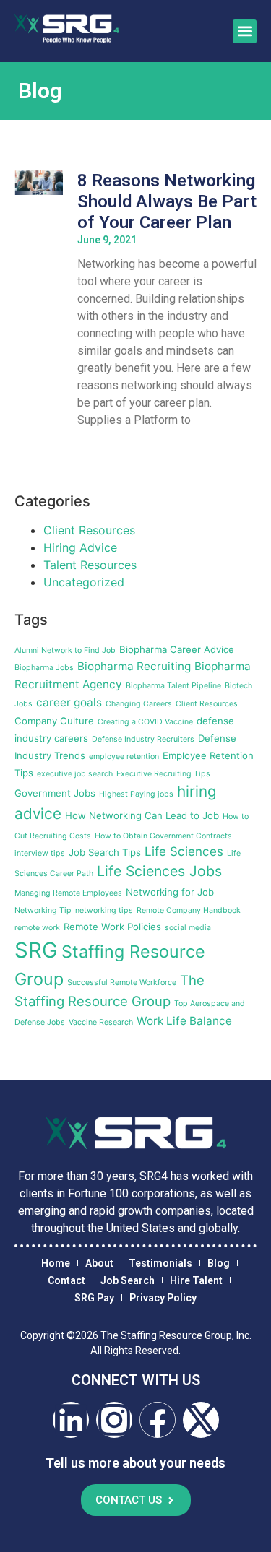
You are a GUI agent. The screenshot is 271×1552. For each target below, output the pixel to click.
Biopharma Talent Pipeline (173, 685)
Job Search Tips (105, 852)
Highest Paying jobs (136, 794)
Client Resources (89, 530)
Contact (66, 1280)
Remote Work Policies (112, 926)
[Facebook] (157, 1420)
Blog (218, 1263)
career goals (69, 702)
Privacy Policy (163, 1298)
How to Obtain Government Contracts (163, 836)
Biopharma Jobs (44, 667)
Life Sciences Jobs (159, 871)
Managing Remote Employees (68, 893)
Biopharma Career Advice (176, 649)
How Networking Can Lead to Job (142, 815)
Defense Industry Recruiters (143, 739)
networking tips (104, 910)
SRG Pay (94, 1298)
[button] (245, 31)
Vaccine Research (101, 1022)
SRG (36, 950)
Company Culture (54, 721)
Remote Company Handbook (189, 910)
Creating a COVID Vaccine (145, 722)
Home (55, 1263)
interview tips (39, 853)
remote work (37, 927)
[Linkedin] (71, 1420)
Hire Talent (196, 1280)
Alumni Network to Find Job (65, 650)
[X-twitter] (201, 1420)
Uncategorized (83, 582)
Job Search (127, 1280)
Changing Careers (139, 703)
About (99, 1263)
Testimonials (160, 1263)
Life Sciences (184, 851)
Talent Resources (90, 565)
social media (188, 927)
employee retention (124, 756)
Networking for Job (170, 892)
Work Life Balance (184, 1021)
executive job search (75, 774)
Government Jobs (54, 793)
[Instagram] (114, 1420)
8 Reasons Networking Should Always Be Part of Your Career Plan (167, 201)
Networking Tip (43, 910)
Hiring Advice (80, 547)
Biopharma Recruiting (134, 666)
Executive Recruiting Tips (163, 774)
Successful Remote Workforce (121, 982)
